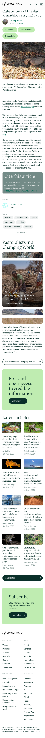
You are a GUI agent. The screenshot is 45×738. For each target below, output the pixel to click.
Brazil (21, 23)
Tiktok (26, 697)
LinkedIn (27, 679)
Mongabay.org (8, 686)
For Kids (6, 682)
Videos (5, 645)
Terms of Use (29, 667)
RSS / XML (28, 719)
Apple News (29, 716)
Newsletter (16, 615)
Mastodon (28, 708)
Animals (8, 217)
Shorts (5, 660)
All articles (10, 578)
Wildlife (28, 227)
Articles (5, 652)
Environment (21, 217)
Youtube (27, 686)
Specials (6, 656)
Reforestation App (10, 690)
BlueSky (27, 705)
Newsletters (29, 660)
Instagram (28, 682)
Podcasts (6, 649)
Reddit (26, 701)
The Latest (7, 667)
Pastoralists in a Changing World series (22, 362)
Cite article (10, 36)
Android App (29, 712)
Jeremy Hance (16, 20)
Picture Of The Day (12, 227)
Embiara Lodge (27, 107)
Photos (21, 222)
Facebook (28, 693)
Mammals (9, 222)
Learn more (17, 401)
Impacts (27, 656)
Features (6, 664)
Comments (10, 30)
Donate (27, 652)
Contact (27, 649)
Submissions (29, 664)
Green (34, 217)
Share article (26, 30)
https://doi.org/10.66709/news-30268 (20, 191)
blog (4, 134)
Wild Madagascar (10, 679)
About (26, 645)
